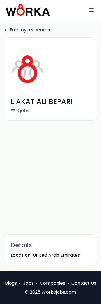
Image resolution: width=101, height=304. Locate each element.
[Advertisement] (50, 177)
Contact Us (83, 283)
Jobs (28, 283)
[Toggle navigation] (91, 10)
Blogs (11, 283)
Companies (52, 283)
